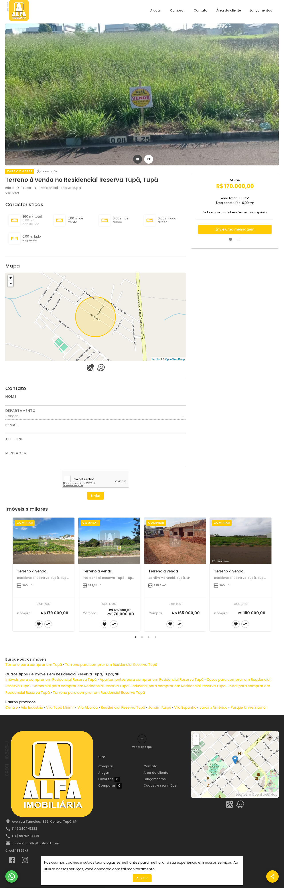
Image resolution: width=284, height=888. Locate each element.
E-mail (11, 425)
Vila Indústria (32, 707)
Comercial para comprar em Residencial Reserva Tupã (80, 685)
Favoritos (108, 779)
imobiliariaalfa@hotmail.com (35, 843)
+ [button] (10, 277)
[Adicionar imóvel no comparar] (239, 239)
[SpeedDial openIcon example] (272, 876)
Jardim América (213, 707)
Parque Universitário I (249, 707)
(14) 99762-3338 (25, 836)
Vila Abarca (87, 707)
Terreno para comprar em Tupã (33, 664)
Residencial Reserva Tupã (60, 188)
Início (9, 188)
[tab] (137, 159)
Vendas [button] (11, 416)
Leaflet (156, 359)
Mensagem (16, 453)
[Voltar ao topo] (142, 739)
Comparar (109, 785)
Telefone (14, 439)
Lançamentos (261, 10)
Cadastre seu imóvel (160, 785)
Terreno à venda (32, 571)
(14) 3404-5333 (24, 828)
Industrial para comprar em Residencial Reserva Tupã (178, 685)
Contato (200, 10)
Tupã (27, 188)
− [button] (11, 283)
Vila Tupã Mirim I (60, 707)
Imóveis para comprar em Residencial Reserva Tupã (51, 679)
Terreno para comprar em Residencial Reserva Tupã (111, 664)
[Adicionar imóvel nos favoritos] (230, 239)
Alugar (155, 10)
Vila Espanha (185, 707)
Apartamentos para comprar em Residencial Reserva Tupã (151, 679)
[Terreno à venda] (44, 541)
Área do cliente (228, 10)
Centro (11, 707)
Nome (10, 396)
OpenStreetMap (175, 359)
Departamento (20, 411)
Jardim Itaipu (159, 707)
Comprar (177, 10)
